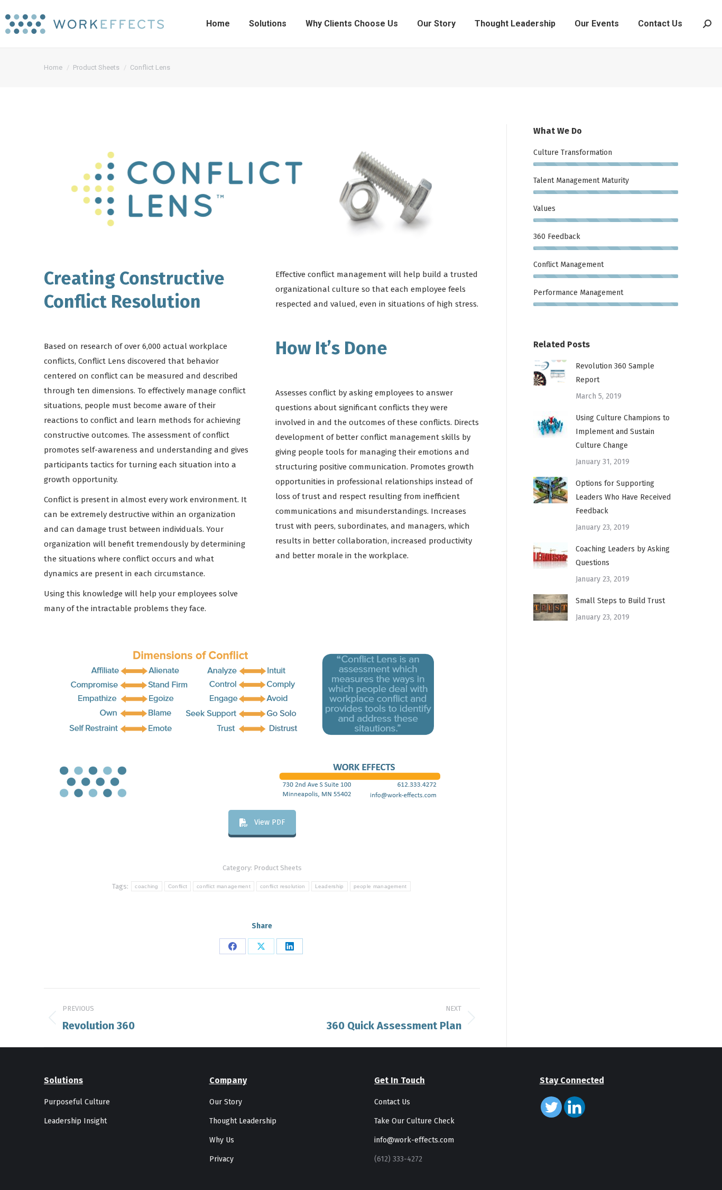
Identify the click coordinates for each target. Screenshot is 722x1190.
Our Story (225, 1101)
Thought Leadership (242, 1121)
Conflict (177, 886)
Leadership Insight (75, 1121)
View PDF (269, 822)
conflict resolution (283, 886)
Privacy (221, 1159)
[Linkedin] (574, 1107)
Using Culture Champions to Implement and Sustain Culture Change (623, 431)
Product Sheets (278, 868)
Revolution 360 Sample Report (615, 373)
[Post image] (550, 372)
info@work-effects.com (414, 1140)
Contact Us (392, 1101)
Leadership (329, 886)
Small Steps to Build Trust (620, 600)
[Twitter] (551, 1107)
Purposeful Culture (77, 1101)
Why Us (221, 1140)
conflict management (224, 886)
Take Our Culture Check (414, 1121)
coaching (146, 886)
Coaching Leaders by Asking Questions (623, 556)
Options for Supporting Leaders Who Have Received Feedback (623, 497)
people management (380, 886)
